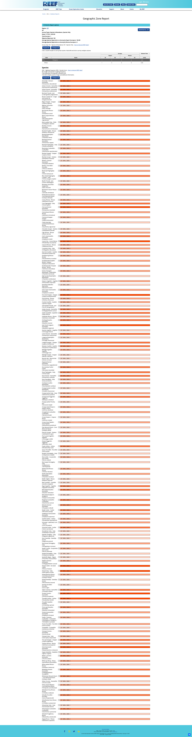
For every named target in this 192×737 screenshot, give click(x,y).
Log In (140, 2)
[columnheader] (120, 54)
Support (111, 9)
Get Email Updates (105, 729)
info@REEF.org (114, 731)
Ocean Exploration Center (76, 9)
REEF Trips (59, 9)
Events (132, 9)
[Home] (54, 4)
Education (99, 9)
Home (43, 14)
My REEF (142, 9)
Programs (46, 9)
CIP (48, 28)
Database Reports (54, 14)
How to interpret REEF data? (81, 45)
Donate (117, 4)
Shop (123, 4)
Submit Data (130, 4)
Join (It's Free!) (108, 4)
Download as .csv (144, 29)
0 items (147, 2)
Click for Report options (52, 25)
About (122, 9)
